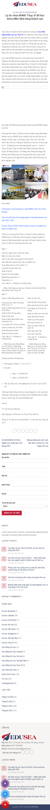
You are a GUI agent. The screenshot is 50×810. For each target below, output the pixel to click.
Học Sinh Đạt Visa (9, 670)
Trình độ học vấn (8, 503)
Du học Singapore (9, 634)
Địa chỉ (4, 476)
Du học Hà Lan (7, 625)
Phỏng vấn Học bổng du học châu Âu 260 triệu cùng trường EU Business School (26, 569)
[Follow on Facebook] (23, 752)
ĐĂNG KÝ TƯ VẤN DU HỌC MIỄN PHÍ (16, 454)
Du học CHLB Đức (9, 620)
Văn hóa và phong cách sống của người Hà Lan (26, 577)
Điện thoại (6, 485)
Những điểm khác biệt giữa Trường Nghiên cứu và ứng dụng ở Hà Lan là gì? (28, 586)
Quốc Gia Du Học (8, 674)
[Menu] (3, 4)
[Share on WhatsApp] (14, 431)
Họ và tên (5, 457)
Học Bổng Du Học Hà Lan (12, 656)
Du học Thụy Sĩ (18, 12)
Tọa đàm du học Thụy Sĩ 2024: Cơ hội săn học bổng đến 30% (26, 549)
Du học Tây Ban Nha (10, 638)
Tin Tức (5, 679)
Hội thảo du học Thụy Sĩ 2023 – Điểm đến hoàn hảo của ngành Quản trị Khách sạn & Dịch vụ (27, 559)
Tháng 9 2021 (7, 706)
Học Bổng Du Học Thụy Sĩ (12, 665)
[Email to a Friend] (27, 431)
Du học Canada (8, 615)
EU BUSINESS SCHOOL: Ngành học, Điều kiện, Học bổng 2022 (12, 443)
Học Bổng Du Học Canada (12, 652)
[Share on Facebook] (19, 431)
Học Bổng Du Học (9, 647)
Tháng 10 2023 (8, 697)
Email (4, 494)
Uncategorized (31, 12)
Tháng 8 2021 (7, 710)
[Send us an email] (27, 752)
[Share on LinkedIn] (35, 431)
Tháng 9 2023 (7, 701)
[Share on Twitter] (23, 431)
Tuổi (3, 467)
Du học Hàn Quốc (9, 629)
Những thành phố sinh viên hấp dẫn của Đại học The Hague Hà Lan (37, 443)
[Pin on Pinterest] (31, 431)
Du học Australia (8, 611)
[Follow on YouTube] (31, 752)
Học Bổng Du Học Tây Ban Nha (14, 661)
